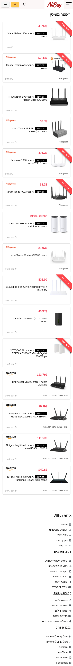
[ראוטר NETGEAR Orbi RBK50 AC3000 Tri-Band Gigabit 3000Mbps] (59, 351)
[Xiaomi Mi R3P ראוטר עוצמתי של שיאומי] (59, 129)
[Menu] (69, 4)
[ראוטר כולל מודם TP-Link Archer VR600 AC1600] (59, 97)
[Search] (25, 4)
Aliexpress (63, 78)
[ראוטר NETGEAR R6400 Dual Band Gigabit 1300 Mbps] (59, 477)
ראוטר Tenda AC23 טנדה (20, 191)
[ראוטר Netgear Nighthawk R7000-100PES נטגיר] (59, 446)
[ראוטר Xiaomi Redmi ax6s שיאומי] (59, 66)
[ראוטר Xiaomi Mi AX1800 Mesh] (59, 34)
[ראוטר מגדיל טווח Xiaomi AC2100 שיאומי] (59, 319)
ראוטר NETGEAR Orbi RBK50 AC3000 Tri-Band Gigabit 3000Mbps (28, 353)
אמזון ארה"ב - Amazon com (55, 395)
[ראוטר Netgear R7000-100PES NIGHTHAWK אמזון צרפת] (59, 414)
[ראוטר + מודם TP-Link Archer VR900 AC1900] (59, 382)
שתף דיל (15, 4)
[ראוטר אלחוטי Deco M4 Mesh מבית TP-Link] (59, 224)
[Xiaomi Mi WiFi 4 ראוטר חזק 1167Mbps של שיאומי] (59, 287)
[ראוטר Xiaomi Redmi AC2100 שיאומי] (59, 256)
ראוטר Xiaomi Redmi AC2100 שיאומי (28, 255)
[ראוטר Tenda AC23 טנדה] (59, 192)
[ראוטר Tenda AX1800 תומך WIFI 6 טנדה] (59, 161)
